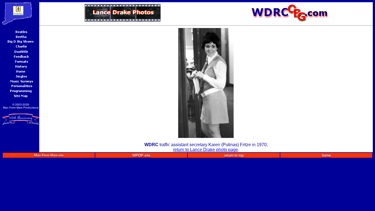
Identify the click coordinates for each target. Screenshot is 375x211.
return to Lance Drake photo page (205, 149)
